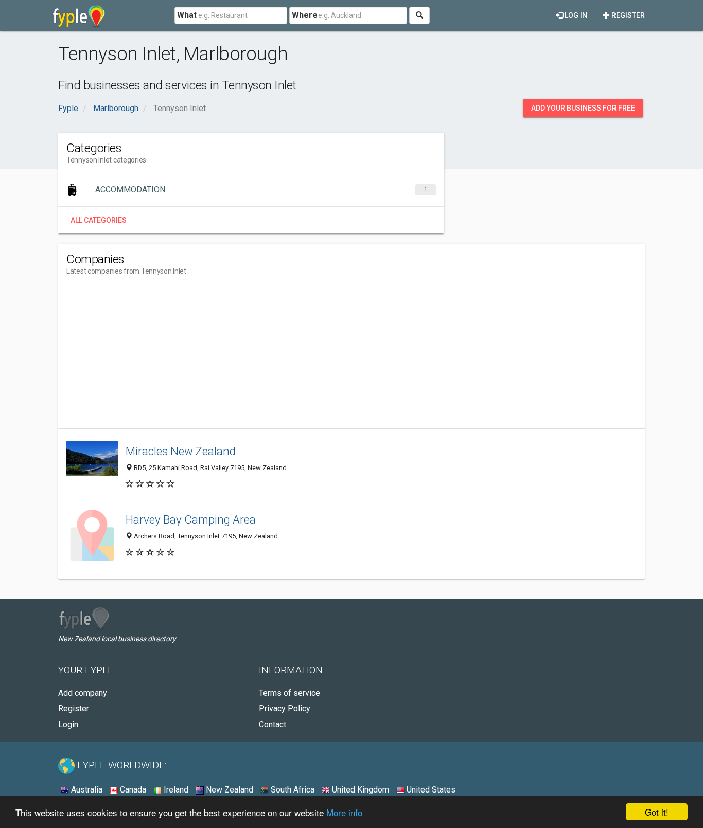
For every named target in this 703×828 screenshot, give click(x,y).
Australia (85, 790)
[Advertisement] (253, 356)
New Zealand (228, 790)
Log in (575, 15)
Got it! (657, 811)
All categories (99, 220)
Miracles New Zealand (181, 451)
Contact (272, 724)
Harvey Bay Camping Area (191, 519)
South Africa (291, 790)
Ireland (175, 790)
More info (344, 812)
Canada (132, 790)
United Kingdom (359, 790)
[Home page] (79, 15)
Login (68, 724)
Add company (82, 693)
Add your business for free (583, 108)
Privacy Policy (284, 708)
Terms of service (289, 693)
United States (430, 790)
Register (627, 15)
